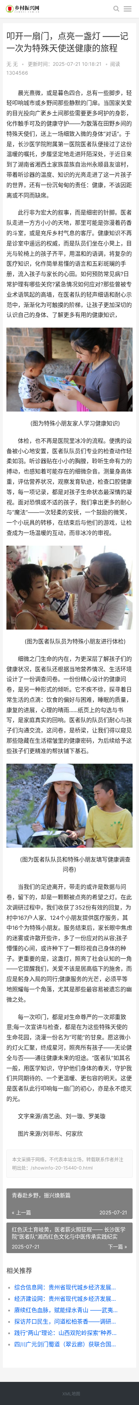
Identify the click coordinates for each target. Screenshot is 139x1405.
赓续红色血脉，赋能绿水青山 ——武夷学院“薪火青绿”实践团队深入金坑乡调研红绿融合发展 (67, 1310)
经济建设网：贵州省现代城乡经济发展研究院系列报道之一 (67, 1298)
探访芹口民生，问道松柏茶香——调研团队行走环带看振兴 (67, 1321)
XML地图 (71, 1393)
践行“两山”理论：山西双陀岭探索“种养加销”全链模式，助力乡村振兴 (67, 1332)
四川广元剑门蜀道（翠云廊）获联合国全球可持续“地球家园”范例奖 (67, 1344)
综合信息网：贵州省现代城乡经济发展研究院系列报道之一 (67, 1287)
